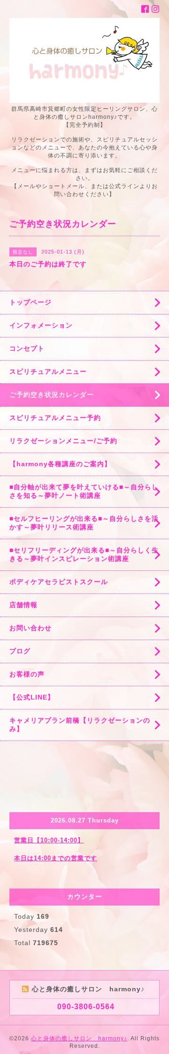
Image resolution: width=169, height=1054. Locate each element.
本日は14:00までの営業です (55, 858)
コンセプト (27, 348)
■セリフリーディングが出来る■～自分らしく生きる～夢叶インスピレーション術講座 (84, 554)
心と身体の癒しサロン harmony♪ (79, 1038)
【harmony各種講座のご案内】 (60, 464)
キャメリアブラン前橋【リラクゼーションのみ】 (79, 724)
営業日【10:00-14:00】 (49, 840)
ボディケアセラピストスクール (58, 581)
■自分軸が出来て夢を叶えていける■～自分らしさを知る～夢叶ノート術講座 (84, 491)
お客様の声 (27, 674)
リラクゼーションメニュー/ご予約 (63, 441)
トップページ (30, 302)
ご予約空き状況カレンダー (51, 394)
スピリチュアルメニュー (48, 371)
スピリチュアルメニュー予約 (55, 417)
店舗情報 (23, 605)
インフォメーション (41, 325)
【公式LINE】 (31, 697)
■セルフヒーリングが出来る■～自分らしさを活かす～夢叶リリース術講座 (84, 523)
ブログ (20, 651)
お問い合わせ (30, 628)
